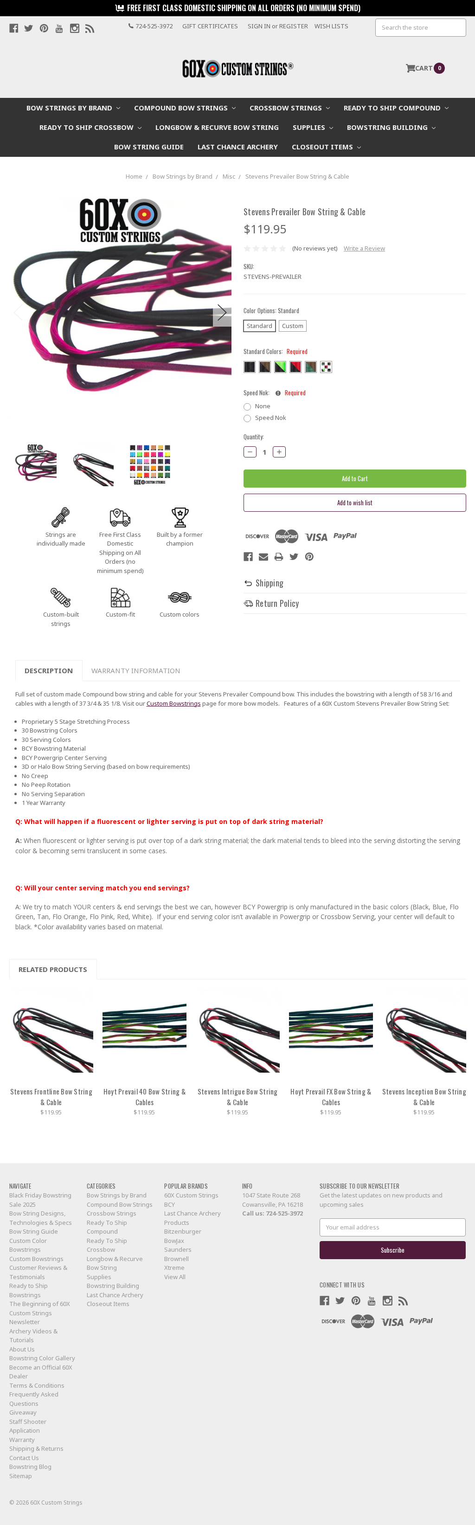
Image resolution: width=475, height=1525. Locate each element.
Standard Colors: (276, 351)
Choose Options (51, 1034)
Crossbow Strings (287, 107)
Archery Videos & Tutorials (33, 1336)
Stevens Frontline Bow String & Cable (51, 1096)
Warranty (22, 1439)
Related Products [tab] (53, 969)
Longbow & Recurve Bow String (217, 127)
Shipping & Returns (36, 1448)
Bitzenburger (182, 1231)
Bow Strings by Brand (70, 107)
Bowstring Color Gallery (42, 1358)
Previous (18, 312)
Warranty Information (135, 670)
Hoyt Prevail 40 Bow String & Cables (144, 1096)
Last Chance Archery (238, 146)
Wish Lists (331, 26)
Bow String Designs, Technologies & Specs (40, 1218)
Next (222, 312)
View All (175, 1277)
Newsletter (24, 1322)
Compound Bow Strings (182, 107)
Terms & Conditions (36, 1385)
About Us (22, 1349)
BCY (169, 1204)
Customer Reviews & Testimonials (38, 1272)
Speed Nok (270, 417)
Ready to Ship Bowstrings (28, 1290)
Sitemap (20, 1476)
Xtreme (174, 1267)
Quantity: (254, 436)
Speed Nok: (275, 392)
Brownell (176, 1259)
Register (293, 26)
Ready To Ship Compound (393, 107)
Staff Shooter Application (27, 1426)
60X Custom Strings (191, 1195)
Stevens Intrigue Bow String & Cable (238, 1096)
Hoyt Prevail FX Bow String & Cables (330, 1096)
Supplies (310, 127)
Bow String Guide (149, 146)
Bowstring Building (388, 127)
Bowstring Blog (30, 1466)
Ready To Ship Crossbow (87, 127)
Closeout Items (323, 146)
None (262, 406)
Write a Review (364, 248)
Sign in (259, 26)
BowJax (174, 1240)
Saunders (178, 1249)
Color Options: (271, 310)
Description (49, 670)
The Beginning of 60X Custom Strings (39, 1308)
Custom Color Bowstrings (28, 1245)
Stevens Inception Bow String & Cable (424, 1096)
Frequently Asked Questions (33, 1399)
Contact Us (24, 1458)
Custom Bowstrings (174, 703)
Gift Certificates (210, 26)
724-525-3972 (284, 1213)
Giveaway (23, 1412)
